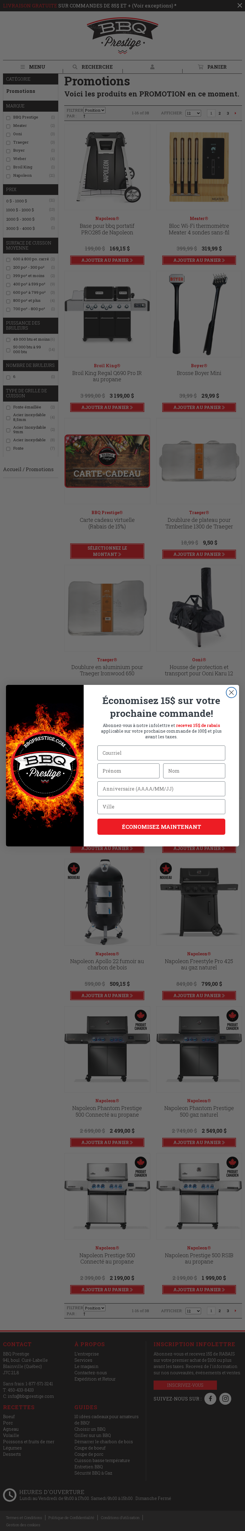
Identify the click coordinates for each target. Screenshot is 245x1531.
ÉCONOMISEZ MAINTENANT (161, 826)
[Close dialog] (231, 692)
